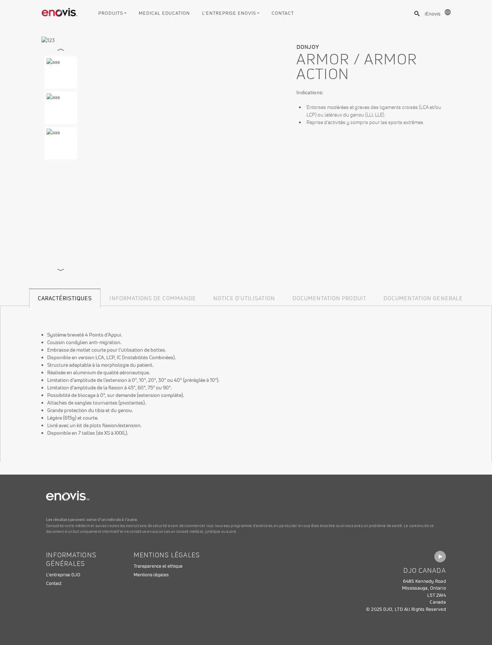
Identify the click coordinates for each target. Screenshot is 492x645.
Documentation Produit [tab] (329, 298)
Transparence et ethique (158, 566)
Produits (110, 13)
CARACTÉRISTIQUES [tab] (65, 298)
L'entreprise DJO (63, 575)
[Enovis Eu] (60, 11)
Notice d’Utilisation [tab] (244, 298)
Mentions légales (151, 575)
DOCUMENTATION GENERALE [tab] (423, 298)
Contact (283, 13)
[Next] (60, 270)
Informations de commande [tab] (152, 298)
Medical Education (164, 13)
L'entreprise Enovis (229, 13)
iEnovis (432, 13)
